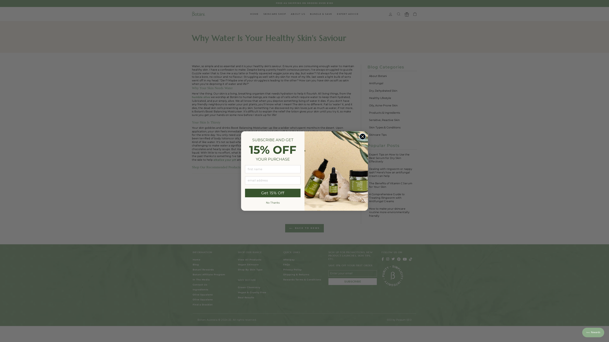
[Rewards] (593, 332)
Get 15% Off (272, 193)
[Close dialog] (362, 136)
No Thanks (273, 202)
